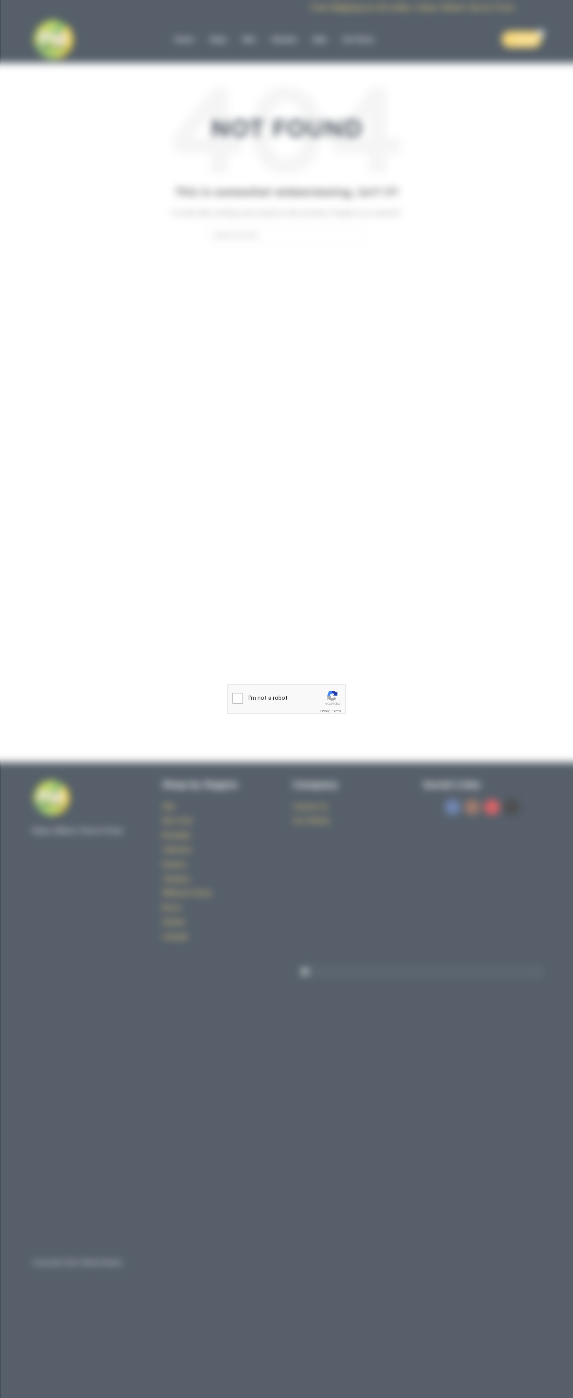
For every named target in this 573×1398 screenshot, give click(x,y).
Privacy (325, 711)
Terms (336, 711)
